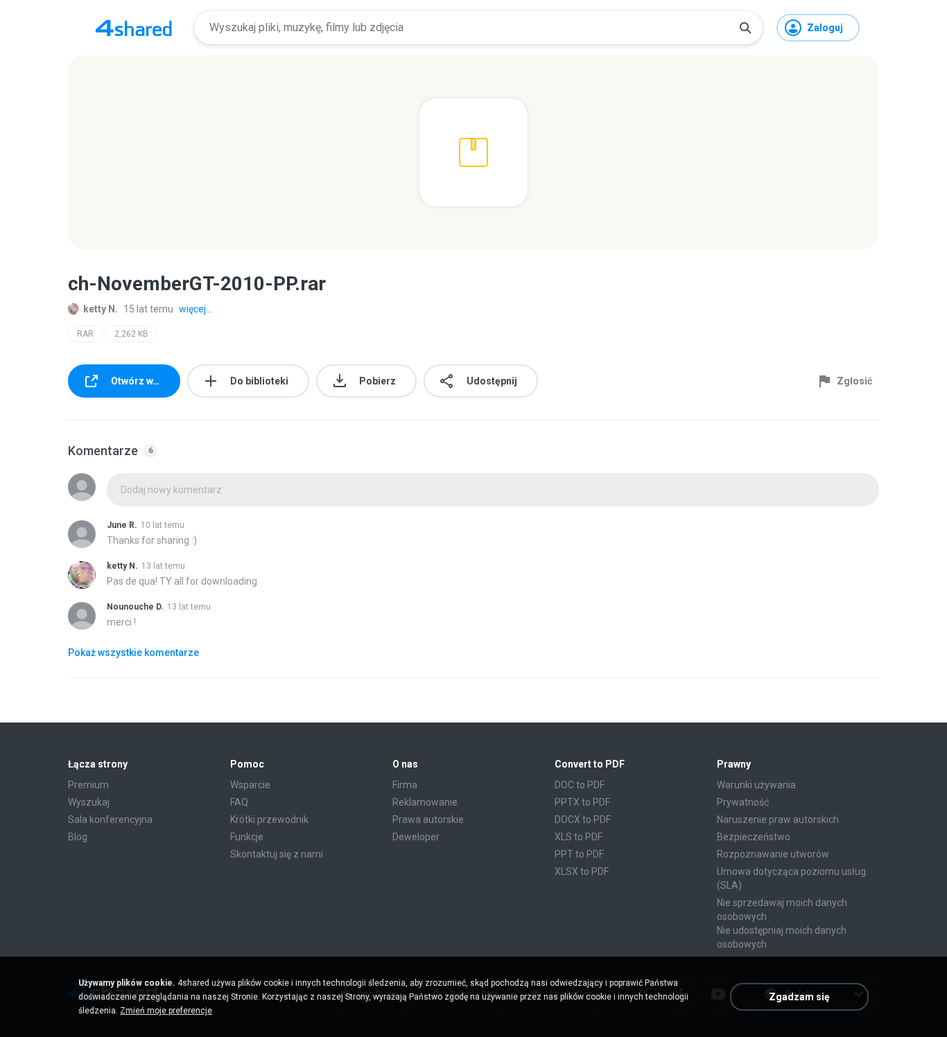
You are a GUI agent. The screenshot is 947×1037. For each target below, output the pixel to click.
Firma (404, 784)
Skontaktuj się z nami (276, 854)
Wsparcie (250, 784)
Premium (88, 784)
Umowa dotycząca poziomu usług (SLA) (791, 878)
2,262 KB (131, 334)
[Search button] (745, 27)
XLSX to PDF (582, 871)
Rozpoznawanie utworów (773, 854)
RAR (85, 334)
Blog (77, 836)
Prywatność (743, 802)
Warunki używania (756, 784)
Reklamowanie (425, 802)
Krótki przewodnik (269, 819)
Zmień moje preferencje (166, 1011)
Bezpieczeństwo (753, 836)
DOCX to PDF (583, 819)
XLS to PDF (578, 836)
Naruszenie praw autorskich (778, 819)
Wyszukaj (89, 802)
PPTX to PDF (582, 802)
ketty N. (100, 308)
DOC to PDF (580, 784)
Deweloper (416, 836)
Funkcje (246, 836)
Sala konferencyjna (110, 819)
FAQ (239, 802)
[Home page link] (134, 27)
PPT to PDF (579, 854)
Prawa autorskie (428, 819)
